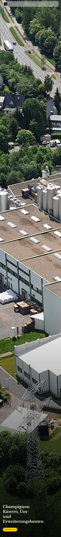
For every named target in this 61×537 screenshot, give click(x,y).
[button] (55, 4)
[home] (7, 4)
